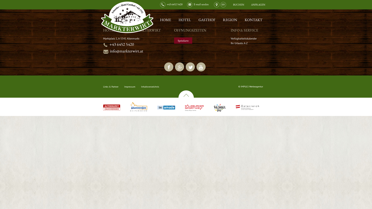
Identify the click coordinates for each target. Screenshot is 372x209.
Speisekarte (183, 40)
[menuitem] (223, 5)
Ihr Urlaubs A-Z (239, 43)
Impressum (129, 86)
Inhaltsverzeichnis (150, 86)
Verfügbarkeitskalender (244, 38)
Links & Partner (110, 86)
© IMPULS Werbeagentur (250, 86)
